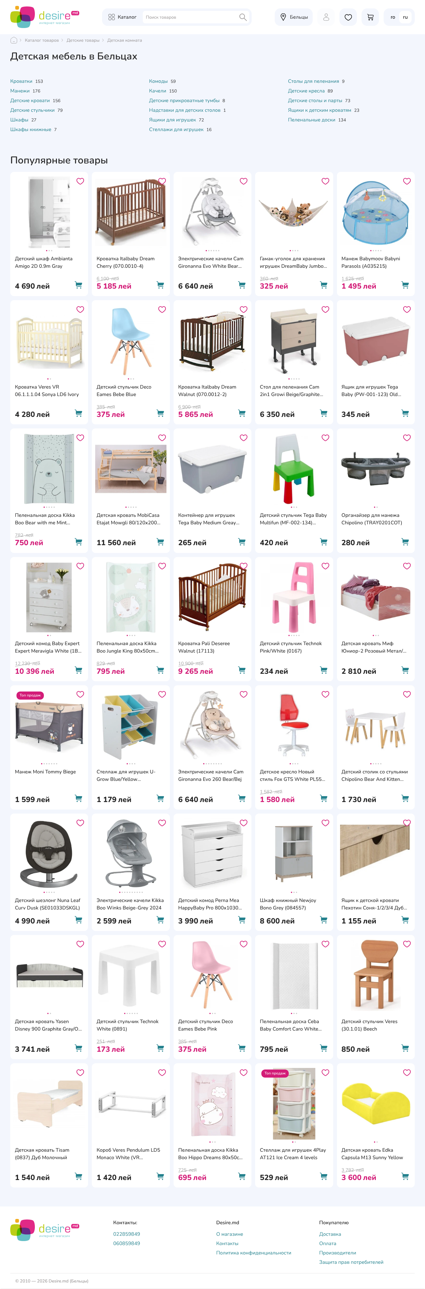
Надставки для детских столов (185, 110)
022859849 (126, 1234)
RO (393, 17)
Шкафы (20, 119)
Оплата (327, 1243)
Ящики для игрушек (173, 119)
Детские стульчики (33, 110)
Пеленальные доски (312, 119)
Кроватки (22, 81)
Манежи (20, 90)
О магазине (229, 1234)
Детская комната (124, 40)
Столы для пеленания (314, 81)
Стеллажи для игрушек (177, 129)
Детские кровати (30, 100)
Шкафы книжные (31, 129)
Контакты (227, 1243)
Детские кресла (307, 90)
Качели (158, 90)
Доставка (330, 1234)
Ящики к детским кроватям (320, 110)
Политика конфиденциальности (253, 1252)
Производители (337, 1252)
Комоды (159, 81)
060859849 (126, 1243)
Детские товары (83, 40)
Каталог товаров (42, 40)
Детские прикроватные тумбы (185, 100)
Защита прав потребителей (351, 1262)
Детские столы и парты (316, 100)
